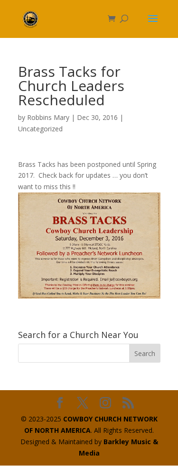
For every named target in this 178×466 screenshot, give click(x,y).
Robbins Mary (48, 117)
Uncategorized (40, 128)
